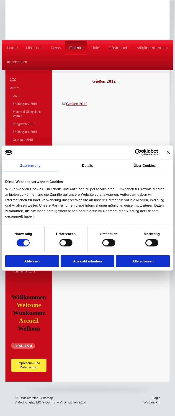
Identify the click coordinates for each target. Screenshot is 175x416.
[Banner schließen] (168, 152)
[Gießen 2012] (104, 138)
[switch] (65, 243)
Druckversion (29, 398)
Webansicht (152, 402)
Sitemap (47, 398)
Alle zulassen (143, 261)
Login (156, 398)
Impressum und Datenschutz (29, 365)
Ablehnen (32, 261)
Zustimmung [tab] (30, 165)
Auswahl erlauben (87, 261)
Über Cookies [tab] (145, 165)
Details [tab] (87, 165)
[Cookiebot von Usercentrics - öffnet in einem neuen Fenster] (138, 152)
